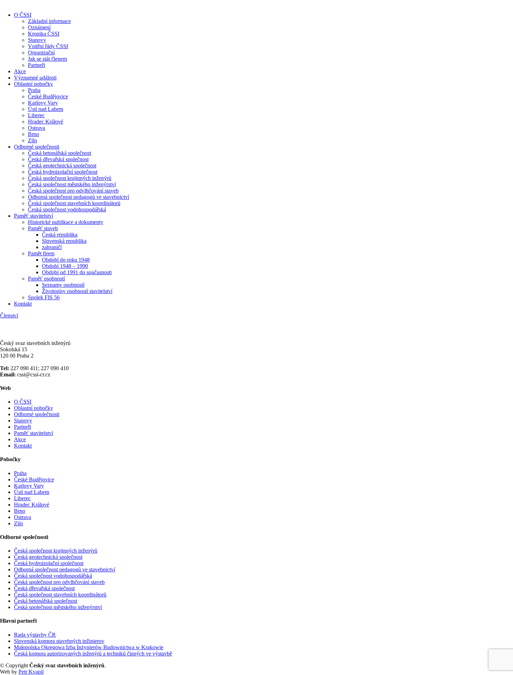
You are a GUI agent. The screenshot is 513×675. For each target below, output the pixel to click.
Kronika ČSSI (43, 34)
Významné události (35, 78)
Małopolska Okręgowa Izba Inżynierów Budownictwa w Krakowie (88, 647)
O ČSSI (22, 15)
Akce (20, 71)
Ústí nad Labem (45, 109)
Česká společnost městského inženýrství (72, 184)
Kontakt (23, 304)
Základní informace (49, 21)
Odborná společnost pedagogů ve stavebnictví (78, 197)
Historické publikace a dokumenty (65, 222)
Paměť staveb (43, 228)
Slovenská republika (64, 241)
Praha (34, 90)
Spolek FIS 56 (44, 297)
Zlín (32, 140)
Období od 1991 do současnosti (77, 272)
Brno (33, 134)
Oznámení (39, 27)
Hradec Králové (45, 122)
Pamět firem (41, 253)
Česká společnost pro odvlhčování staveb (73, 191)
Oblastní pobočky (33, 84)
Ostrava (36, 128)
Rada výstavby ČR (35, 635)
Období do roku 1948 (66, 260)
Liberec (36, 115)
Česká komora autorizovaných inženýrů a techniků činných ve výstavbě (93, 654)
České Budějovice (48, 96)
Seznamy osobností (63, 285)
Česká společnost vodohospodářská (67, 209)
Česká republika (59, 235)
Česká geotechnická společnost (62, 165)
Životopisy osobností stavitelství (77, 291)
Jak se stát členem (47, 59)
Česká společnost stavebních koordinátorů (74, 203)
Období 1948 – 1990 (65, 266)
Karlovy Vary (43, 103)
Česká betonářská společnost (59, 153)
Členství (9, 315)
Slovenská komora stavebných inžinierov (59, 641)
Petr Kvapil (31, 672)
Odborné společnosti (36, 147)
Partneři (36, 65)
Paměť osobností (46, 279)
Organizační (41, 52)
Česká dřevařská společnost (58, 159)
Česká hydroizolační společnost (62, 172)
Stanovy (37, 40)
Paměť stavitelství (33, 216)
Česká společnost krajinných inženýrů (69, 178)
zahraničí (52, 247)
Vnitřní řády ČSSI (48, 46)
